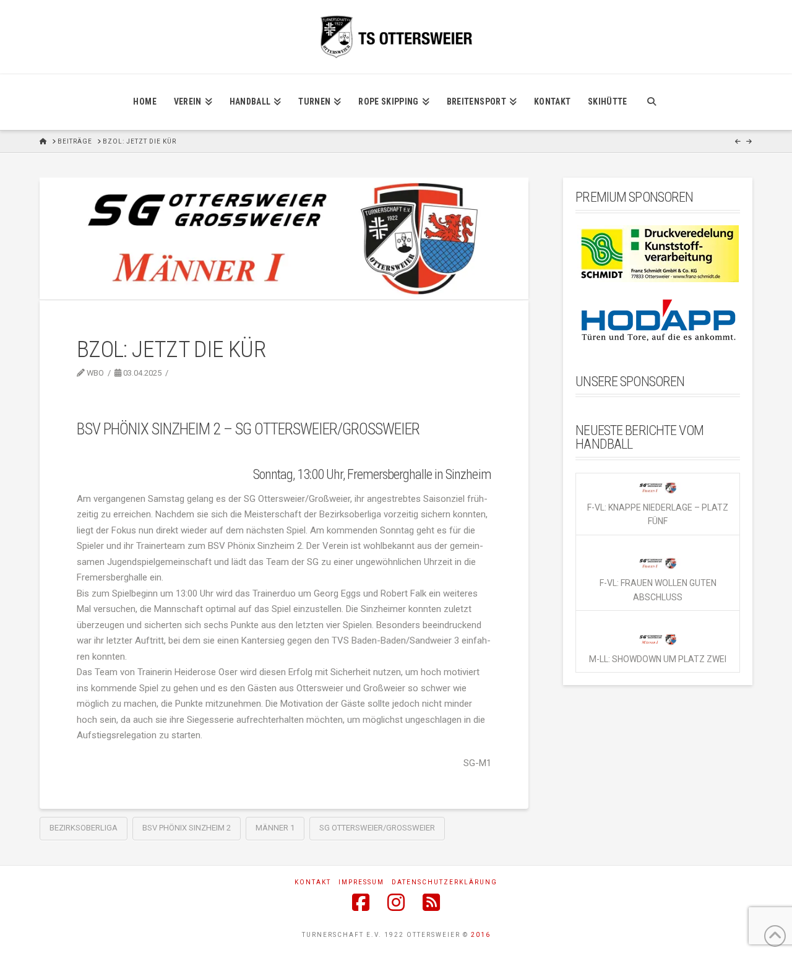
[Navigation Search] (651, 102)
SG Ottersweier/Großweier (377, 827)
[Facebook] (360, 902)
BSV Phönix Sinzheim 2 (186, 827)
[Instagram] (396, 902)
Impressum (361, 882)
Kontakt (313, 882)
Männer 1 (275, 827)
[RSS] (431, 902)
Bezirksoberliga (84, 827)
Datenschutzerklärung (444, 882)
